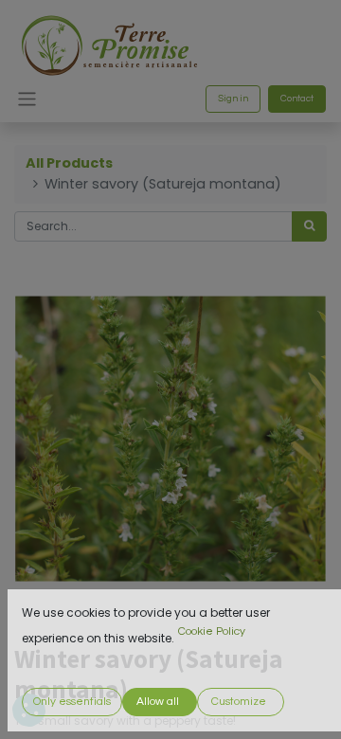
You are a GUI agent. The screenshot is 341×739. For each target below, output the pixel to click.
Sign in (233, 98)
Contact (297, 98)
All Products (69, 162)
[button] (72, 702)
